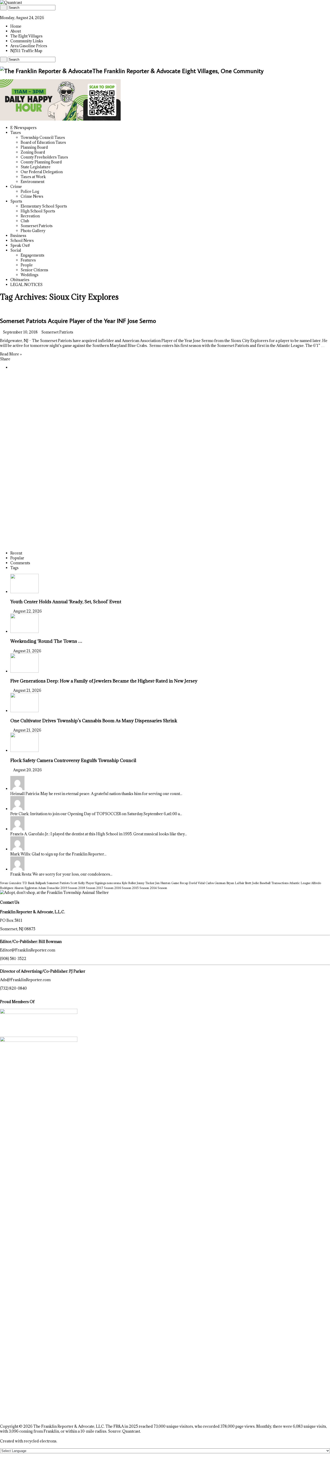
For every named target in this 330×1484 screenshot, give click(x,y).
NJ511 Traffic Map (26, 50)
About (15, 31)
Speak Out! (20, 245)
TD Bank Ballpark (34, 883)
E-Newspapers (23, 127)
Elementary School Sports (44, 206)
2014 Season (158, 888)
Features (28, 260)
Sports (16, 201)
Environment (32, 181)
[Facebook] (4, 12)
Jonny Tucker (145, 883)
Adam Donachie (49, 888)
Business (18, 235)
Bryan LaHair (235, 883)
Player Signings (96, 883)
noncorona (114, 883)
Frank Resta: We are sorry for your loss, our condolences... (61, 874)
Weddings (29, 274)
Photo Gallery (33, 230)
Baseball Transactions (274, 883)
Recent (16, 553)
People (27, 265)
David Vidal (197, 883)
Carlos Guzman (215, 883)
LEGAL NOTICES (26, 284)
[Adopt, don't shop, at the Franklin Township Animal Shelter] (54, 892)
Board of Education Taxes (43, 142)
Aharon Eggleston (25, 888)
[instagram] (12, 12)
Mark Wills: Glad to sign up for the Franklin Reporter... (58, 854)
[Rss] (1, 12)
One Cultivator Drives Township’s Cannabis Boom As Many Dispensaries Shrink (93, 721)
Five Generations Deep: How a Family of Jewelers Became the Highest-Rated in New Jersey (103, 681)
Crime (16, 186)
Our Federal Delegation (42, 171)
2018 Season (86, 888)
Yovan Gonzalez (10, 883)
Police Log (30, 191)
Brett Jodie (252, 883)
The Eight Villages (26, 36)
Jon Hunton (162, 883)
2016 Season (122, 888)
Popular (17, 557)
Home (15, 26)
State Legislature (36, 166)
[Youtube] (10, 12)
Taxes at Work (33, 176)
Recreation (30, 215)
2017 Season (104, 888)
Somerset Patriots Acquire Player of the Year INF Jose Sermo (78, 320)
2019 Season (68, 888)
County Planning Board (41, 162)
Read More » (11, 354)
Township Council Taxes (43, 137)
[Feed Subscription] (1, 308)
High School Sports (38, 211)
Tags (14, 567)
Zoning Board (33, 152)
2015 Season (140, 888)
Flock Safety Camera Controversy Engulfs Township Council (73, 760)
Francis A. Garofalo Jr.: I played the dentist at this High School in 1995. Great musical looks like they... (98, 833)
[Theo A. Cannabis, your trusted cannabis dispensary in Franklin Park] (60, 119)
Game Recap (179, 883)
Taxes (15, 132)
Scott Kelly (77, 883)
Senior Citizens (34, 269)
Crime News (32, 196)
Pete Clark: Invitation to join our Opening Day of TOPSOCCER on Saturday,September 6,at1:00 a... (96, 813)
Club (25, 220)
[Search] (3, 7)
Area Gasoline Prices (28, 45)
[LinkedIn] (7, 12)
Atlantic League (299, 883)
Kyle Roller (129, 883)
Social (15, 250)
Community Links (26, 40)
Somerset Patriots (37, 225)
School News (22, 240)
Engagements (32, 255)
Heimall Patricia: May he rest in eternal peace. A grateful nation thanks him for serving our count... (96, 793)
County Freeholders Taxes (44, 157)
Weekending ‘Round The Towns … (46, 641)
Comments (20, 562)
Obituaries (19, 279)
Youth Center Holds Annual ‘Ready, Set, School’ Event (65, 602)
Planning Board (34, 147)
